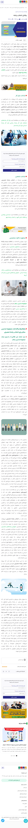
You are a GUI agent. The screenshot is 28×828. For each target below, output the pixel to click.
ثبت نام (25, 787)
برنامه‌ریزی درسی (21, 309)
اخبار (26, 806)
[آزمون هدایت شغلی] (14, 229)
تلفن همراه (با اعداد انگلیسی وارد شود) (18, 158)
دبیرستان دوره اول (23, 793)
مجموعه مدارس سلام (21, 303)
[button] (9, 671)
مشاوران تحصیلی (15, 247)
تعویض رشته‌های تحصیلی (9, 527)
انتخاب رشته (7, 7)
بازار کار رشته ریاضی (16, 123)
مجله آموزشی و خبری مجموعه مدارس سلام (17, 7)
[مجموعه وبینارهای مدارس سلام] (14, 87)
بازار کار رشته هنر (18, 125)
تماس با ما (25, 803)
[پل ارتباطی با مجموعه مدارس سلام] (3, 820)
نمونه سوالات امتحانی (23, 809)
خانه (26, 7)
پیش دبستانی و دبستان (22, 790)
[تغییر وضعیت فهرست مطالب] (23, 40)
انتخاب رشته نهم (18, 11)
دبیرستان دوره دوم (23, 797)
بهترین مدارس (24, 813)
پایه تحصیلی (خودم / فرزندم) (20, 164)
